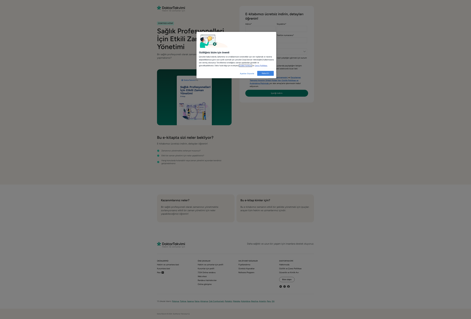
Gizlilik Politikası (245, 66)
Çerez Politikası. (261, 66)
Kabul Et (265, 73)
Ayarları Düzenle (247, 73)
